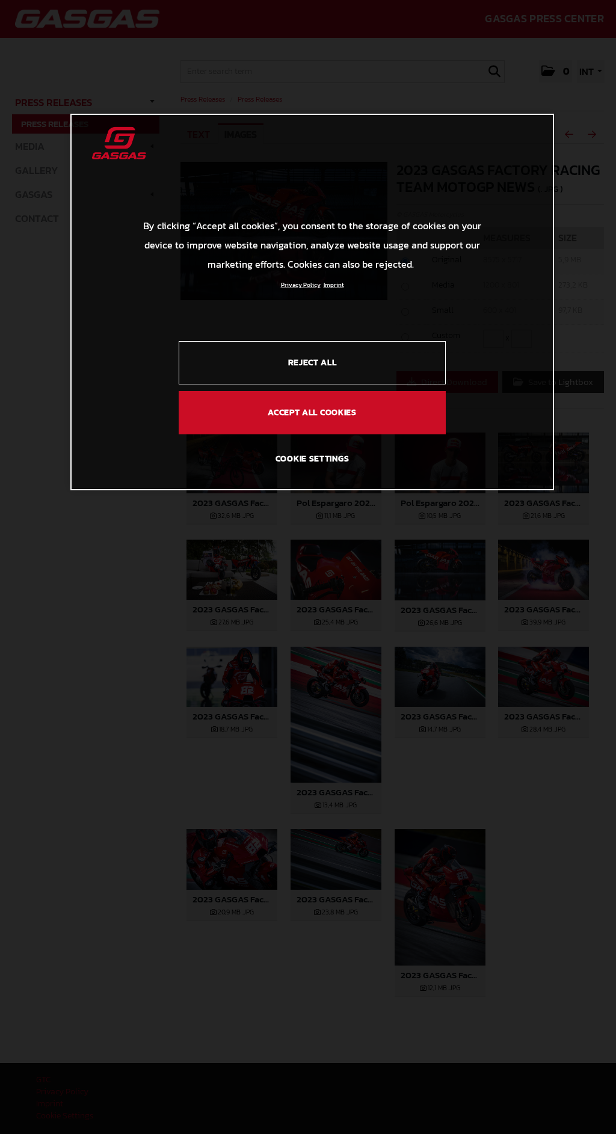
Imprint (334, 284)
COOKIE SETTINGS (313, 458)
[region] (312, 302)
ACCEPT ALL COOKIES (312, 412)
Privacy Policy (301, 284)
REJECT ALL (312, 362)
